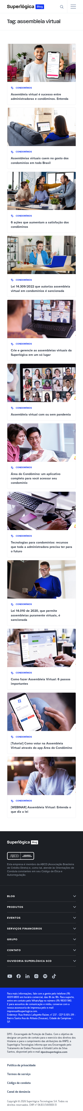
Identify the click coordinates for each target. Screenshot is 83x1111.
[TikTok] (54, 976)
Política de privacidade (21, 1065)
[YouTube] (9, 976)
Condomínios (24, 88)
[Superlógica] (25, 6)
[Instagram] (36, 976)
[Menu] (73, 6)
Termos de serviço (19, 1074)
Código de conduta (19, 1083)
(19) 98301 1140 (63, 1000)
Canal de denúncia (18, 1092)
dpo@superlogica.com (54, 1052)
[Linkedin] (27, 976)
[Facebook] (18, 976)
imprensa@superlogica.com (22, 1011)
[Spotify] (45, 976)
